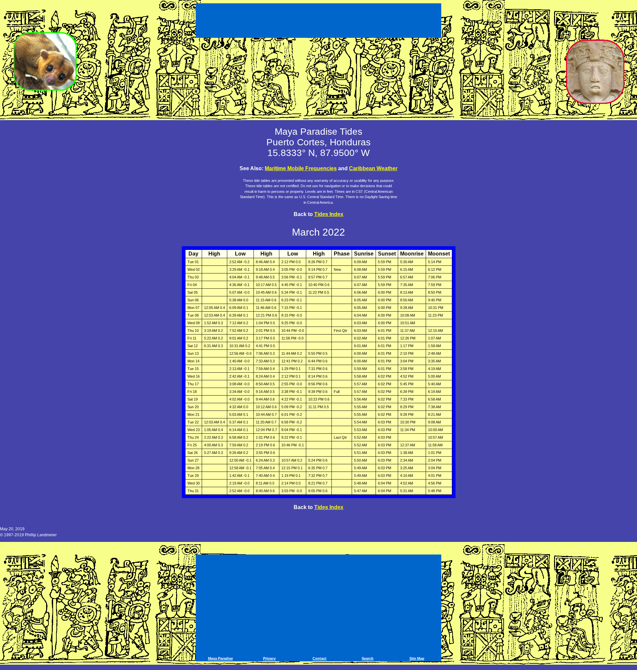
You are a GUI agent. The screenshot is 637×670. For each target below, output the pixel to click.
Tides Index (328, 214)
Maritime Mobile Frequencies (301, 168)
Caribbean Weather (373, 168)
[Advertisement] (319, 19)
